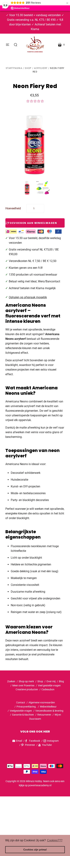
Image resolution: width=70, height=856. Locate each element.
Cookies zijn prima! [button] (35, 849)
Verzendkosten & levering (49, 710)
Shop (28, 68)
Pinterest (30, 744)
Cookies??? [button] (54, 840)
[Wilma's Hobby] (35, 45)
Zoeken (11, 681)
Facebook (34, 740)
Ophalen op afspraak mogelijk (28, 297)
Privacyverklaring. (26, 706)
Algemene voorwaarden (42, 702)
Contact (20, 702)
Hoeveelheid (13, 208)
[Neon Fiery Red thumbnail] (27, 188)
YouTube (47, 744)
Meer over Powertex (23, 685)
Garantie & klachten (23, 714)
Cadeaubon (47, 689)
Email (19, 740)
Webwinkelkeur (48, 706)
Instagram (53, 740)
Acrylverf (41, 68)
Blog (61, 681)
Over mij (50, 681)
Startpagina (14, 68)
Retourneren (44, 714)
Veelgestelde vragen (21, 710)
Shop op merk (26, 681)
